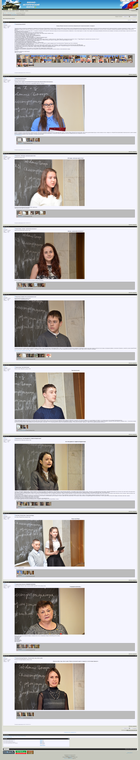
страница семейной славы (22, 736)
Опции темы (129, 20)
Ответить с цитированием (133, 74)
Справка (10, 10)
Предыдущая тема (67, 732)
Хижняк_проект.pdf (21, 288)
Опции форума (22, 10)
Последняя (134, 16)
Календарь (13, 10)
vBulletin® (70, 756)
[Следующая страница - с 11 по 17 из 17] (131, 16)
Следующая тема (73, 732)
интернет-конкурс (6, 736)
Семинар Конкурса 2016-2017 (10, 18)
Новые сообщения (5, 10)
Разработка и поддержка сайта (68, 758)
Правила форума (42, 745)
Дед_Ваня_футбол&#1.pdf (22, 359)
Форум (10, 9)
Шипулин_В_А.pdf (20, 143)
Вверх (136, 730)
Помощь (134, 0)
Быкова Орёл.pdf (20, 216)
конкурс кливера (11, 736)
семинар (16, 736)
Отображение (134, 20)
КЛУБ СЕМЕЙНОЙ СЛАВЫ (11, 13)
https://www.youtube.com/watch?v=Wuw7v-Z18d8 (22, 350)
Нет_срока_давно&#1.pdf (22, 507)
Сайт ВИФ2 (15, 9)
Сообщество (17, 10)
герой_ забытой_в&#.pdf (21, 430)
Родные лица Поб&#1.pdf (22, 576)
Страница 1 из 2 (126, 16)
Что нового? (5, 9)
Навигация (26, 10)
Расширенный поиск (134, 10)
